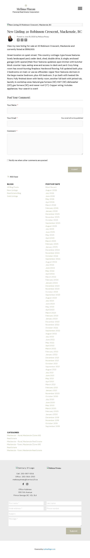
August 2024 (51, 262)
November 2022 (52, 324)
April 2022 (50, 345)
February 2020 (52, 411)
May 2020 (50, 405)
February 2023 (52, 315)
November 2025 (52, 217)
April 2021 (50, 381)
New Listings (12, 190)
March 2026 (51, 205)
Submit (74, 169)
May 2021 (50, 378)
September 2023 (53, 295)
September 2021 (53, 366)
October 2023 (52, 292)
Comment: (11, 131)
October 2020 (52, 396)
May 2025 (50, 235)
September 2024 (53, 259)
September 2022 (53, 330)
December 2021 (52, 357)
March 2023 (51, 313)
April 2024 (50, 274)
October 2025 (52, 220)
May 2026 (50, 199)
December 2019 (52, 417)
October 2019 (52, 423)
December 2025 (53, 214)
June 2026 (50, 196)
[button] (23, 484)
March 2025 (51, 241)
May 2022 (50, 342)
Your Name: (12, 105)
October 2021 (51, 363)
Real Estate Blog (14, 193)
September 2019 (53, 426)
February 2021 (52, 387)
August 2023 (51, 298)
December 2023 (52, 286)
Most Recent (51, 187)
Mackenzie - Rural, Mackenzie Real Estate (24, 441)
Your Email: (12, 118)
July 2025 (50, 229)
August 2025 (51, 226)
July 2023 (50, 301)
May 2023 (50, 307)
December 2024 (53, 250)
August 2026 (51, 190)
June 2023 (50, 304)
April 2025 (50, 238)
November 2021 (52, 360)
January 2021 (51, 390)
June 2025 (50, 232)
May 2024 (50, 271)
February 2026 (52, 208)
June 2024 (50, 268)
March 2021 (50, 384)
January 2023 (51, 318)
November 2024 (53, 253)
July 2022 (50, 336)
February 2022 (52, 351)
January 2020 (52, 414)
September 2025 (53, 223)
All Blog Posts (13, 187)
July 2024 (50, 265)
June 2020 (50, 402)
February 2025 (52, 244)
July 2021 (49, 372)
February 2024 (52, 280)
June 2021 (50, 375)
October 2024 (52, 256)
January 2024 (52, 283)
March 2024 (51, 277)
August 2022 (51, 333)
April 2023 (50, 309)
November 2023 (52, 289)
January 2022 (51, 354)
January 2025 (52, 247)
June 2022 (50, 339)
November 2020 (53, 393)
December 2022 (52, 322)
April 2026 (50, 202)
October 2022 (52, 327)
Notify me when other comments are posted (28, 160)
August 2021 (51, 369)
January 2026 (52, 211)
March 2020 (51, 408)
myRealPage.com (49, 549)
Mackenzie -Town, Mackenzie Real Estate (24, 450)
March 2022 (51, 348)
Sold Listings (12, 196)
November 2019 (52, 420)
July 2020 (50, 399)
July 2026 (50, 193)
